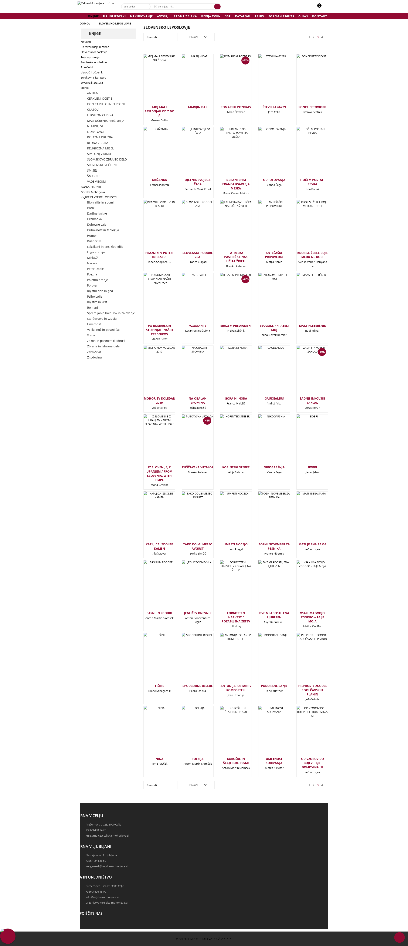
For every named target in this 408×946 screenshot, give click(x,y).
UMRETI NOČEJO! (236, 544)
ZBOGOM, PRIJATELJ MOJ (274, 328)
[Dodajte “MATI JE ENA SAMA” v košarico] (305, 518)
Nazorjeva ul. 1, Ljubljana (101, 855)
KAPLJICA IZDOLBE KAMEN (159, 546)
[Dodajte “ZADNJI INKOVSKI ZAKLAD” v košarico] (305, 374)
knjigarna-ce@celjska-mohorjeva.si (107, 835)
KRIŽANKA (159, 180)
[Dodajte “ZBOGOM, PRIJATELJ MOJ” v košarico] (267, 299)
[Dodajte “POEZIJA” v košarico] (190, 732)
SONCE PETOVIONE (312, 107)
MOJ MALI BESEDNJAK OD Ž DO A (159, 111)
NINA (159, 759)
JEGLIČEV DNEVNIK (197, 613)
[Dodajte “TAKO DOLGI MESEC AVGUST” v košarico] (190, 518)
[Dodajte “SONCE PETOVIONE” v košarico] (305, 80)
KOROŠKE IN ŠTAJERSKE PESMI (236, 761)
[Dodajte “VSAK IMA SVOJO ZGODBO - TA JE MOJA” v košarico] (305, 586)
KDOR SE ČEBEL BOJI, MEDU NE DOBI (312, 255)
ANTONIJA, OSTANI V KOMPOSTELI (236, 688)
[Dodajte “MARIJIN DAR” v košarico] (190, 80)
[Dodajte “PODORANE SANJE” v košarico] (267, 659)
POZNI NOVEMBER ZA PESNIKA (274, 546)
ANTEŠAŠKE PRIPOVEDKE (274, 255)
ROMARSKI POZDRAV (236, 107)
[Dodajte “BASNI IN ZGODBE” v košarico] (152, 586)
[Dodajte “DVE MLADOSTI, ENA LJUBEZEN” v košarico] (267, 586)
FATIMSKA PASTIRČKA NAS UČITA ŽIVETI (236, 257)
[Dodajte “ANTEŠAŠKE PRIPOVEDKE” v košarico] (267, 226)
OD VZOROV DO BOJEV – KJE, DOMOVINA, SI (312, 763)
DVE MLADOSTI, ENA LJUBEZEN (274, 615)
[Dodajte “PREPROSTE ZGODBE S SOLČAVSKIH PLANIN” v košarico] (305, 659)
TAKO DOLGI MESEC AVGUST (197, 546)
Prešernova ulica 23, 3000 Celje (105, 886)
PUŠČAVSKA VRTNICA (197, 467)
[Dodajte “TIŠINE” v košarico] (152, 659)
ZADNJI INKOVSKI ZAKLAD (312, 400)
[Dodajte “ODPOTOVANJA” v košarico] (267, 153)
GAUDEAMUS (274, 398)
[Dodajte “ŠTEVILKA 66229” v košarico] (267, 80)
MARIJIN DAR (197, 107)
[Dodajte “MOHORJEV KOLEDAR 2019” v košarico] (152, 372)
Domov (85, 23)
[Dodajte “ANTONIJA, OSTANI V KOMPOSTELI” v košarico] (229, 659)
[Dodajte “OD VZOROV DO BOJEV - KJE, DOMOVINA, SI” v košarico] (305, 732)
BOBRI (312, 467)
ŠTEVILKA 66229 (274, 107)
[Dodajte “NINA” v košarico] (152, 732)
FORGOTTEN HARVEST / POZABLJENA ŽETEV (236, 617)
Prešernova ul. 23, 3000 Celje (103, 824)
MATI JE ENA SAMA (312, 544)
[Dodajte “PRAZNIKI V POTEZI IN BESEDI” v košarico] (152, 226)
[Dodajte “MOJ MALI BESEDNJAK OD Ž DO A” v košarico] (152, 80)
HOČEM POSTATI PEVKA (312, 182)
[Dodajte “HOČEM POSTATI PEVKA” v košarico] (305, 153)
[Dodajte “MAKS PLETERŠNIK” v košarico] (305, 299)
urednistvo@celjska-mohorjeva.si (107, 902)
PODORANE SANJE (274, 686)
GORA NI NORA (236, 398)
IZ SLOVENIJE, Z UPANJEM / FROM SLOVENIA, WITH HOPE (159, 473)
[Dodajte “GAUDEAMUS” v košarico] (267, 372)
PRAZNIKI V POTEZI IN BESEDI (159, 255)
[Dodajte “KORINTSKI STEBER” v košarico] (229, 441)
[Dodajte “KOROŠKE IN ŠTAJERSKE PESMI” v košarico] (229, 732)
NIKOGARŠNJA (274, 467)
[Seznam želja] (324, 8)
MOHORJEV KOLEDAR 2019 (159, 400)
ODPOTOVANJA (274, 180)
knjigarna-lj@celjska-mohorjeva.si (107, 866)
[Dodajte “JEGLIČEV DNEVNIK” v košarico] (190, 586)
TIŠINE (159, 686)
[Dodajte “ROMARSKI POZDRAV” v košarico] (229, 83)
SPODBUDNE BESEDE (198, 686)
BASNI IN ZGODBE (159, 613)
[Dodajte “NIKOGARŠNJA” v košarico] (267, 441)
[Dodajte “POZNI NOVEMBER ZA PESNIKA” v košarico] (267, 518)
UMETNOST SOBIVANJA (274, 761)
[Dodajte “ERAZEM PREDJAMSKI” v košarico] (229, 301)
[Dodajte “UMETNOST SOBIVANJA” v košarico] (267, 732)
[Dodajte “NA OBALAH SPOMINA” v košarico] (190, 372)
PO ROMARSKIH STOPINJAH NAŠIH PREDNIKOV (159, 330)
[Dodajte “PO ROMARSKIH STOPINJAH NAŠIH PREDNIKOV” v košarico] (152, 299)
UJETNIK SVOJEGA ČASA (198, 182)
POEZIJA (198, 759)
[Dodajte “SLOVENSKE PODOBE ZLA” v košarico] (190, 226)
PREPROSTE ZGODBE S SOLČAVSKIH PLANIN (312, 690)
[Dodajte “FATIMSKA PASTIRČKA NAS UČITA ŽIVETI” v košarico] (229, 226)
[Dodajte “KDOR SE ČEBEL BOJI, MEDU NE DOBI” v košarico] (305, 226)
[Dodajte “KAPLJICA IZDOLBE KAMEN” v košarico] (152, 518)
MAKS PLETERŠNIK (312, 326)
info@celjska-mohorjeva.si (102, 897)
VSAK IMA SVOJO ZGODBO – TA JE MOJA (312, 617)
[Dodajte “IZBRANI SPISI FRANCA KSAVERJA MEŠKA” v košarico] (229, 153)
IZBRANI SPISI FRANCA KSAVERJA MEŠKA (236, 184)
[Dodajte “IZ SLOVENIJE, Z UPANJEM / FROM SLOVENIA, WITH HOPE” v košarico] (152, 441)
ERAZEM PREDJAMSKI (235, 326)
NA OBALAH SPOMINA (198, 400)
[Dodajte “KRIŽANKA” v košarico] (152, 153)
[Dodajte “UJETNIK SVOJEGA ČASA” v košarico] (190, 153)
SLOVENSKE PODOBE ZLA (198, 255)
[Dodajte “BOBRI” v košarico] (305, 441)
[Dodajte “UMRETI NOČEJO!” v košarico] (229, 518)
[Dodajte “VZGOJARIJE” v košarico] (190, 299)
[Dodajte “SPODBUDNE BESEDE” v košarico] (190, 659)
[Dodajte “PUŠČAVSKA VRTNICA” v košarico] (190, 443)
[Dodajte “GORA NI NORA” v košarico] (229, 372)
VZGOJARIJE (197, 326)
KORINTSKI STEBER (236, 467)
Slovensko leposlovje (115, 23)
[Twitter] (84, 927)
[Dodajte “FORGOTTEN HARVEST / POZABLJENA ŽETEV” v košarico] (229, 586)
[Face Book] (84, 924)
